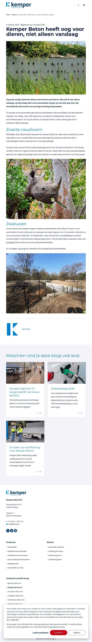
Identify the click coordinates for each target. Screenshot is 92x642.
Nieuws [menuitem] (50, 542)
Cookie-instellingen (40, 632)
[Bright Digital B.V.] (53, 639)
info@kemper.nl (14, 524)
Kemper (26, 329)
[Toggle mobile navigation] (84, 5)
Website (39, 639)
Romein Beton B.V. (14, 583)
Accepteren (59, 632)
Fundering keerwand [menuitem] (55, 551)
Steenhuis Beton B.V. (15, 604)
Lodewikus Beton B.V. (15, 596)
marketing (47, 639)
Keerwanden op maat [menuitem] (15, 568)
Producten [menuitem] (10, 542)
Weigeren (76, 632)
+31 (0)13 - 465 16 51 (16, 521)
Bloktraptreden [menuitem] (13, 564)
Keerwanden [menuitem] (12, 547)
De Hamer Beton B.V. (15, 591)
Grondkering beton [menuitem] (55, 559)
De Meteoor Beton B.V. (16, 600)
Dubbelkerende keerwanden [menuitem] (18, 555)
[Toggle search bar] (78, 5)
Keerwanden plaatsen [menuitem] (56, 547)
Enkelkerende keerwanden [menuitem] (17, 551)
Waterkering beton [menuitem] (55, 555)
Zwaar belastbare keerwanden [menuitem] (19, 559)
